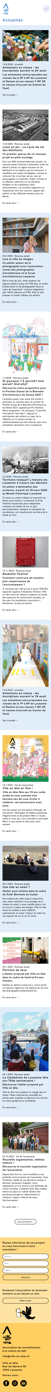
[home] (5, 6)
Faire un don (25, 1301)
